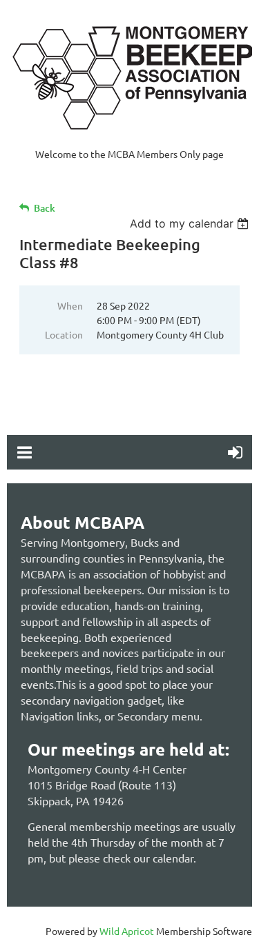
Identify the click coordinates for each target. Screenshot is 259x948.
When (70, 305)
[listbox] (191, 223)
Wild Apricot (126, 931)
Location (64, 334)
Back (44, 207)
